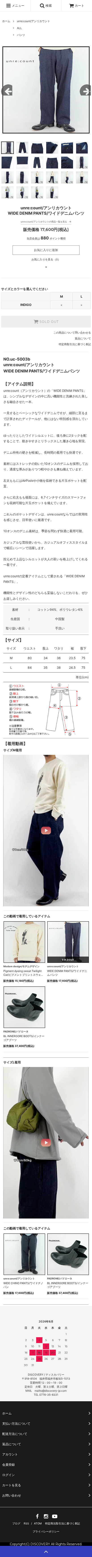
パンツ (21, 35)
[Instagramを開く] (46, 1518)
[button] (46, 830)
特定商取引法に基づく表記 (75, 344)
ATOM (38, 1523)
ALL (19, 28)
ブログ (16, 1523)
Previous (6, 89)
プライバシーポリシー (46, 1531)
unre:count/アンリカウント (33, 21)
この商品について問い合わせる (72, 332)
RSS (26, 1523)
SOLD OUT (48, 322)
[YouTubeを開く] (55, 1518)
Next (85, 89)
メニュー (17, 5)
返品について (83, 338)
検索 (48, 5)
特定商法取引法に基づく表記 (62, 1523)
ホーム (6, 21)
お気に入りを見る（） (46, 259)
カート (79, 5)
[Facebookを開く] (37, 1518)
